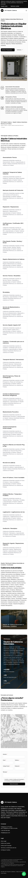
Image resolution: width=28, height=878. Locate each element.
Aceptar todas (4, 6)
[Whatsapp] (24, 874)
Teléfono (17, 760)
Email (4, 760)
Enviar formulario (14, 783)
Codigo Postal (6, 766)
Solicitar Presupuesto (7, 49)
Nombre (5, 754)
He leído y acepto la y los (14, 780)
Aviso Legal (3, 841)
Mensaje (5, 772)
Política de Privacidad (18, 779)
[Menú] (26, 10)
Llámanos (19, 49)
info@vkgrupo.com (5, 832)
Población (17, 766)
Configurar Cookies (5, 850)
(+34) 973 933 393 (5, 830)
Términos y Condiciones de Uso (13, 780)
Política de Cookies (5, 843)
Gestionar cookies (15, 6)
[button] (14, 731)
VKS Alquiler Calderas (10, 10)
